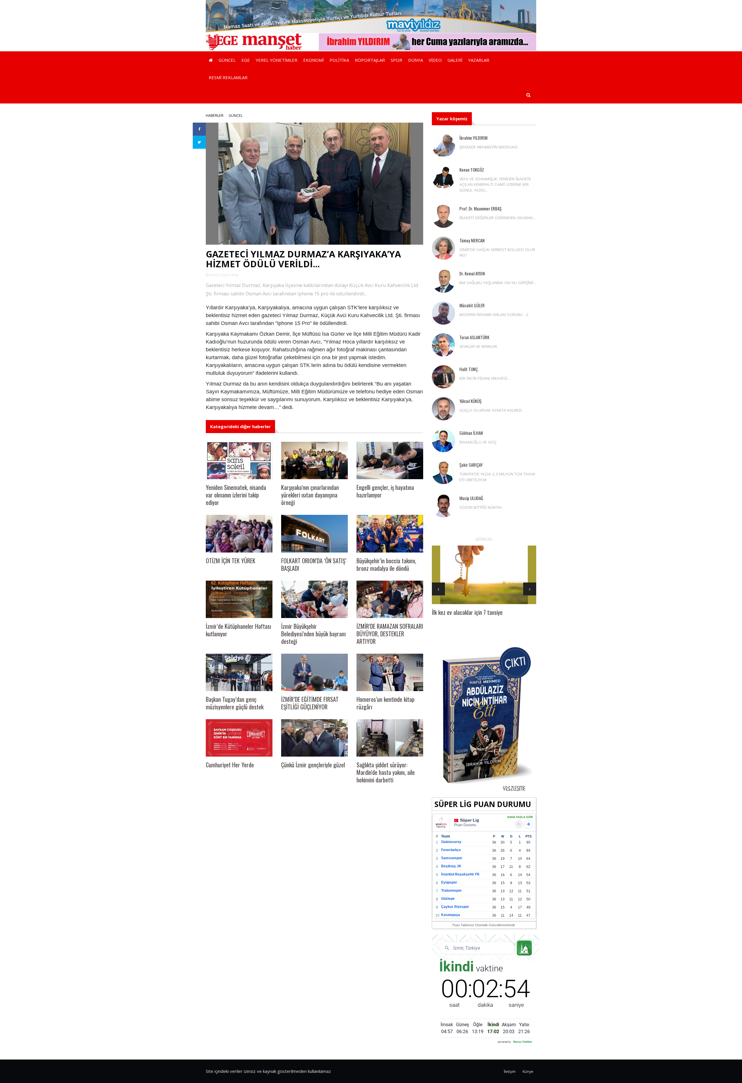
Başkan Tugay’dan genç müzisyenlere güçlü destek (234, 703)
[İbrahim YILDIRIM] (443, 145)
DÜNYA (415, 60)
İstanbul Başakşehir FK (460, 874)
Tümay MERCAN (472, 240)
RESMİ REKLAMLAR (228, 77)
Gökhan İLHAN (471, 433)
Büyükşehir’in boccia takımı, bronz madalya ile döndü (386, 564)
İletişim (510, 1071)
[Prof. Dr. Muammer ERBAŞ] (443, 216)
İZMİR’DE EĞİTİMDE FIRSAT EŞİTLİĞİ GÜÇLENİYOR (310, 703)
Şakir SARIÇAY (471, 464)
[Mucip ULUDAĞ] (443, 505)
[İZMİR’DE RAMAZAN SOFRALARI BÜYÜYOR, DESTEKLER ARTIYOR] (390, 599)
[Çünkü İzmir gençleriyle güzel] (314, 738)
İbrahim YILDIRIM (473, 138)
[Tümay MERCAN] (443, 248)
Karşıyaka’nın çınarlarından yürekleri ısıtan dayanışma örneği (310, 495)
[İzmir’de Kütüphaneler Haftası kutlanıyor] (239, 599)
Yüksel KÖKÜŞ (470, 401)
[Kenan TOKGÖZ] (443, 177)
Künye (528, 1071)
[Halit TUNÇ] (443, 376)
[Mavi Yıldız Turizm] (371, 16)
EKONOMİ (313, 60)
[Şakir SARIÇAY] (443, 472)
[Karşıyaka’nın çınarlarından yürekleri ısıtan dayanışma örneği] (314, 460)
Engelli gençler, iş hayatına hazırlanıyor (385, 491)
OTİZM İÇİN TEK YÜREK (230, 560)
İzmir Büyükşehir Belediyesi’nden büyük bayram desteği (313, 634)
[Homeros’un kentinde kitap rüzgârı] (390, 672)
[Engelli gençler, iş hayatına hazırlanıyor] (390, 460)
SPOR (396, 60)
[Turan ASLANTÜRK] (443, 345)
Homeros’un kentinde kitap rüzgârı (385, 703)
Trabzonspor (451, 890)
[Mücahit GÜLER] (443, 313)
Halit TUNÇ (468, 369)
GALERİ (455, 60)
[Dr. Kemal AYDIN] (443, 281)
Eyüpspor (449, 882)
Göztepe (448, 899)
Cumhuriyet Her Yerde (230, 764)
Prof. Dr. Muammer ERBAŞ (480, 208)
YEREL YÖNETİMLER (276, 60)
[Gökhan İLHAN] (443, 440)
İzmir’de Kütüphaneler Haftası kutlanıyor (238, 630)
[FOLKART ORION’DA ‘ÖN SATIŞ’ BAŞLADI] (314, 533)
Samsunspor (451, 858)
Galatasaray (451, 842)
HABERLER (214, 115)
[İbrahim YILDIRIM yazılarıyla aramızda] (427, 41)
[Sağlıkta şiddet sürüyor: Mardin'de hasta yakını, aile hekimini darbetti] (390, 738)
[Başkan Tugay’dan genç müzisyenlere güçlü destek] (239, 672)
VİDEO (435, 60)
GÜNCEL (227, 60)
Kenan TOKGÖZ (471, 169)
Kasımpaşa (450, 915)
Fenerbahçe (451, 850)
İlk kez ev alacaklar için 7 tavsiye (467, 612)
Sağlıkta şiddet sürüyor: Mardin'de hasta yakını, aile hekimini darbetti (386, 772)
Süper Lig (469, 820)
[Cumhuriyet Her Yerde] (239, 738)
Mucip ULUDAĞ (471, 498)
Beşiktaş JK (451, 866)
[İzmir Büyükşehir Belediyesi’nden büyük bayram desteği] (314, 599)
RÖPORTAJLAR (370, 60)
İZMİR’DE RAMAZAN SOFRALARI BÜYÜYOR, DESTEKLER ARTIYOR (390, 634)
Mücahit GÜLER (472, 305)
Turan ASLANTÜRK (474, 337)
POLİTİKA (339, 60)
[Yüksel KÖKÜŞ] (443, 408)
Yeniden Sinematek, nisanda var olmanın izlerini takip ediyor (236, 495)
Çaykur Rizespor (455, 907)
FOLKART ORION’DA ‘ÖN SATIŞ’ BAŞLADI (313, 564)
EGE (245, 60)
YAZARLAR (478, 60)
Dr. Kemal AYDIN (472, 273)
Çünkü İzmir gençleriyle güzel (313, 764)
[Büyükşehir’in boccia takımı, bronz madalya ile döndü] (390, 533)
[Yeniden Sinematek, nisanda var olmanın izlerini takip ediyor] (239, 460)
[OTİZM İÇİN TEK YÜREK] (239, 533)
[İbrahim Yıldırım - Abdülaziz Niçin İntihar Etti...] (484, 719)
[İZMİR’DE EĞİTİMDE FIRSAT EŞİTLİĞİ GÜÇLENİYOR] (314, 672)
